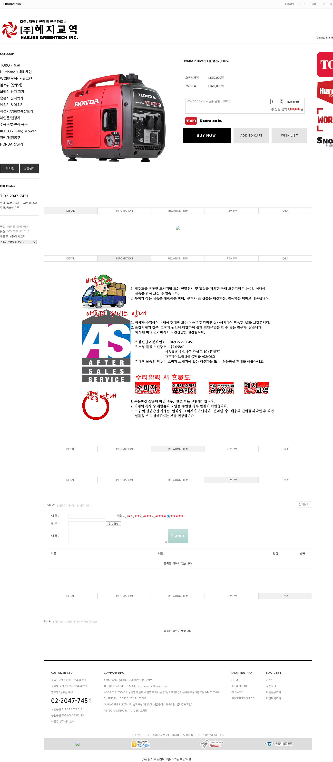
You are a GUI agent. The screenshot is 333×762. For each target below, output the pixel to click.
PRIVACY (237, 692)
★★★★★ (177, 516)
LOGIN (289, 4)
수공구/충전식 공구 (14, 124)
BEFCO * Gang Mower (18, 131)
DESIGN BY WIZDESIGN (209, 735)
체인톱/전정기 (10, 118)
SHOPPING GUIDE (242, 698)
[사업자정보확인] (182, 704)
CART (314, 4)
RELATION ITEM (178, 210)
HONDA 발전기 (11, 144)
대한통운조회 (273, 692)
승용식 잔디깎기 (11, 98)
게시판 (10, 168)
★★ (137, 516)
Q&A (285, 210)
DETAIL (70, 210)
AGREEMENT (239, 686)
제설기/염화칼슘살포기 (16, 111)
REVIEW (231, 210)
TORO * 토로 (10, 65)
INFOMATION (124, 210)
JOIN (302, 4)
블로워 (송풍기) (11, 85)
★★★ (148, 516)
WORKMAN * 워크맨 (16, 78)
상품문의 (29, 168)
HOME (235, 680)
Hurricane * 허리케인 (16, 72)
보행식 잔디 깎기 (12, 91)
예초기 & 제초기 (11, 105)
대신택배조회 (273, 698)
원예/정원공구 (10, 137)
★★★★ (161, 516)
